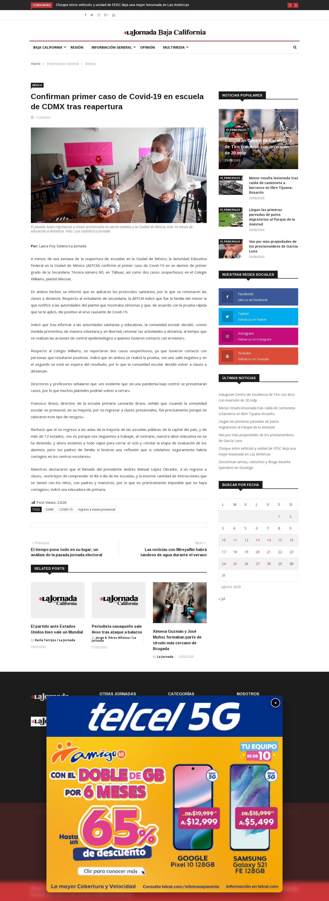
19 (246, 552)
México (90, 63)
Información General (112, 47)
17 (224, 552)
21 (269, 552)
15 (280, 540)
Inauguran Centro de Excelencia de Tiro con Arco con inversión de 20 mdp (258, 146)
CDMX (50, 509)
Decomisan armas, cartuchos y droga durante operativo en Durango (254, 465)
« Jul (222, 598)
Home (35, 63)
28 (269, 563)
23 (291, 552)
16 (291, 540)
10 (224, 540)
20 (258, 552)
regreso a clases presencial (96, 509)
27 (258, 563)
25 (235, 563)
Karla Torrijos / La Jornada (55, 640)
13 (258, 540)
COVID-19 (65, 509)
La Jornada (165, 657)
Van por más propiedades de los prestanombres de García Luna (273, 246)
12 (246, 540)
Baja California (47, 47)
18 (235, 552)
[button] (290, 5)
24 (224, 563)
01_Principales (236, 130)
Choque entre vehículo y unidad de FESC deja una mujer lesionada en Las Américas (122, 5)
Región (77, 47)
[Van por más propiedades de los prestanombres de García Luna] (232, 249)
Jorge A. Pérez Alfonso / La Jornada (114, 639)
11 (235, 540)
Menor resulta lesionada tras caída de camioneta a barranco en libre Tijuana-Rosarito (257, 411)
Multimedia (174, 47)
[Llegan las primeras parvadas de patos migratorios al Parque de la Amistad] (232, 217)
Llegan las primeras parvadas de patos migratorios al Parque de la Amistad (249, 424)
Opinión (147, 47)
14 (269, 540)
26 (246, 563)
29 (280, 563)
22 (280, 552)
